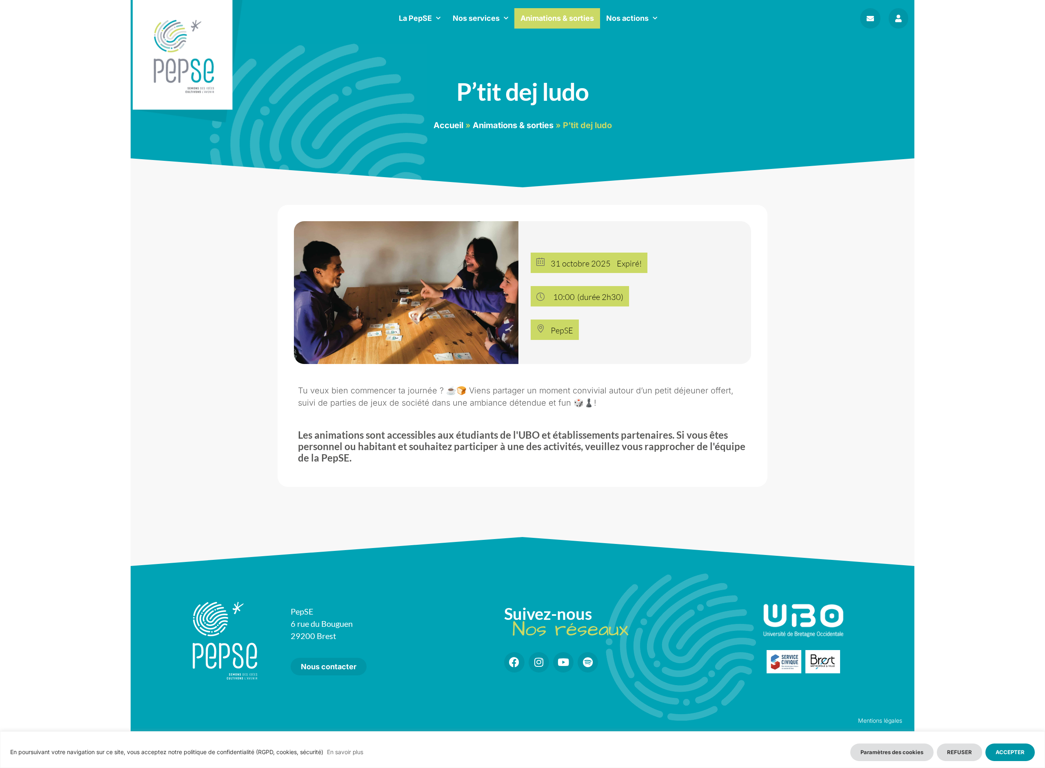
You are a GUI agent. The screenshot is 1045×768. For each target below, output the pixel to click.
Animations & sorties (557, 18)
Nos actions (627, 18)
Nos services (476, 18)
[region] (522, 749)
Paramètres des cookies (891, 752)
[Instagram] (539, 662)
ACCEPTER (1010, 752)
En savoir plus (345, 751)
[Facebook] (514, 662)
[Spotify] (588, 662)
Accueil (448, 125)
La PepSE (415, 18)
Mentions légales (880, 720)
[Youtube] (563, 662)
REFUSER (959, 752)
